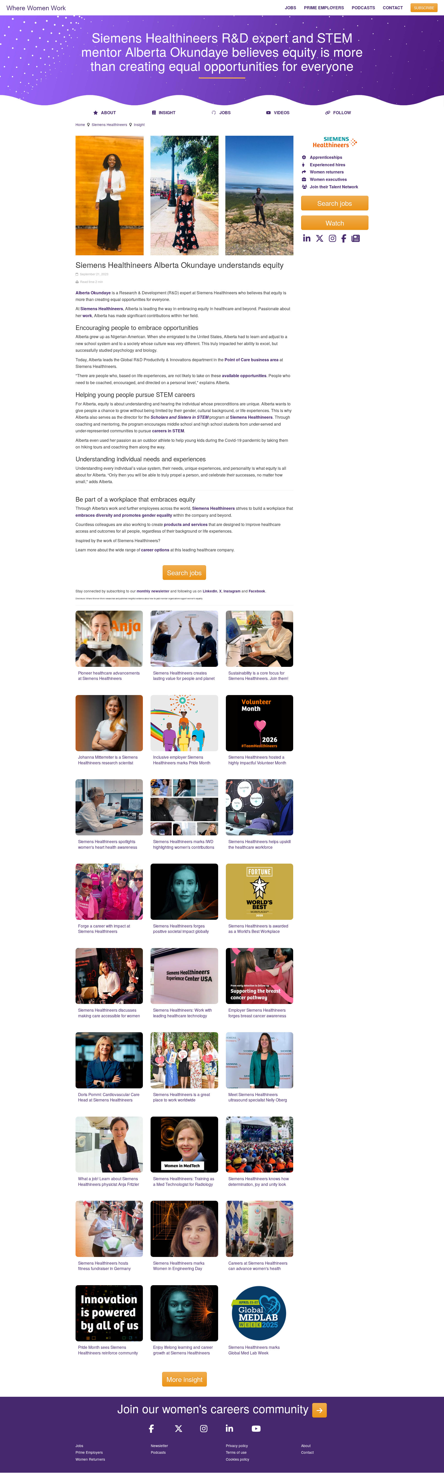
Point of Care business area (252, 360)
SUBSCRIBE (424, 7)
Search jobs (184, 572)
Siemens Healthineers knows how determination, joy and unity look (258, 1181)
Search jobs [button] (334, 203)
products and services (186, 524)
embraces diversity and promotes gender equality (124, 515)
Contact (307, 1452)
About (306, 1445)
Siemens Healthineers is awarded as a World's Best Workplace (258, 928)
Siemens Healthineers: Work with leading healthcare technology (182, 1012)
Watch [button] (335, 222)
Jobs (79, 1445)
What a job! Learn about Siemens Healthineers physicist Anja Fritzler (108, 1181)
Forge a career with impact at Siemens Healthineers (104, 928)
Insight (139, 124)
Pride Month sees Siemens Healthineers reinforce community (108, 1349)
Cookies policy (237, 1459)
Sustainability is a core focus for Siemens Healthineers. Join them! (258, 675)
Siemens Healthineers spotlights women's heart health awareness (107, 844)
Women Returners (90, 1459)
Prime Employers (89, 1452)
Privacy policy (237, 1445)
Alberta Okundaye (93, 293)
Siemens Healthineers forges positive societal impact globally (181, 928)
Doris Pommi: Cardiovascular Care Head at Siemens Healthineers (109, 1097)
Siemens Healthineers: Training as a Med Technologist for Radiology (183, 1181)
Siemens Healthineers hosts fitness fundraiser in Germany (104, 1265)
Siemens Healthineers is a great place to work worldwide (181, 1097)
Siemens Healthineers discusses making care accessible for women (109, 1012)
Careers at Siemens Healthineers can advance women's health (258, 1265)
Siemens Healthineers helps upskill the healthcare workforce (259, 844)
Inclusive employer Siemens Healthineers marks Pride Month (181, 759)
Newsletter (159, 1445)
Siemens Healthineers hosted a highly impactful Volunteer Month (257, 759)
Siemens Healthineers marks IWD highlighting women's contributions (183, 844)
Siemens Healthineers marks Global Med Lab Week (254, 1349)
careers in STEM (168, 431)
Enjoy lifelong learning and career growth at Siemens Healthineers (183, 1349)
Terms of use (236, 1452)
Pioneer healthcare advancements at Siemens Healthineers (109, 675)
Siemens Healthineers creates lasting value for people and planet (184, 675)
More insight (184, 1379)
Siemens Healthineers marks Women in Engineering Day (179, 1265)
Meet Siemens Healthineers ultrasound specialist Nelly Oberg (257, 1097)
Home (80, 124)
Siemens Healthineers (109, 124)
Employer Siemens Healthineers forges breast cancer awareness (257, 1012)
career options (155, 550)
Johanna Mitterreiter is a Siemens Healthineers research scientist (108, 759)
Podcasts (158, 1452)
